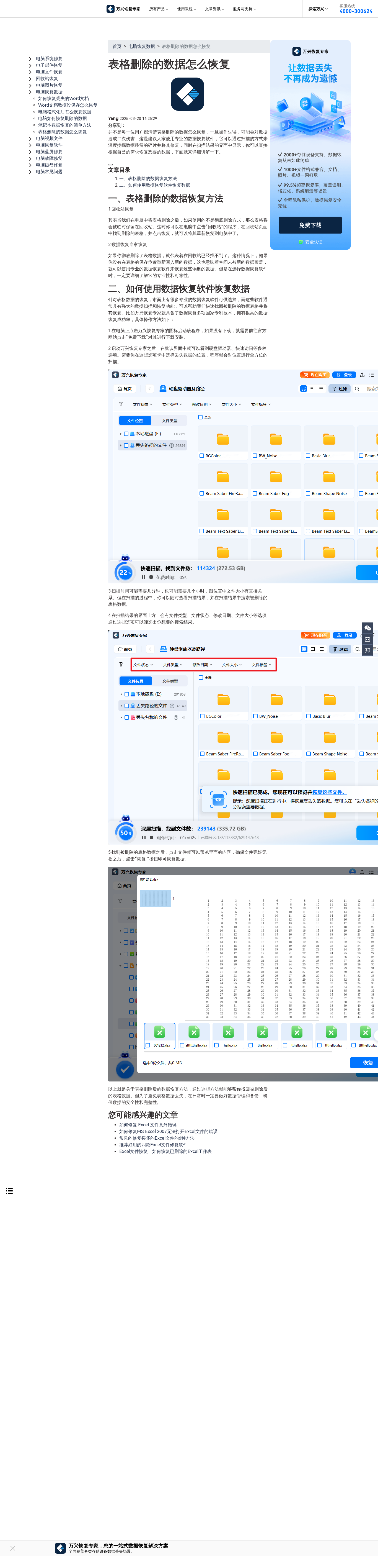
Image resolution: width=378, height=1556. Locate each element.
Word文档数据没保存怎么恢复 (68, 105)
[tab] (67, 58)
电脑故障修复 (49, 158)
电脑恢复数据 (49, 91)
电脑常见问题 (49, 171)
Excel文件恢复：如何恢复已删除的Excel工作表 (165, 1151)
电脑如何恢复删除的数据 (62, 118)
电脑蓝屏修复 (49, 151)
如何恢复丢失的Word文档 (63, 98)
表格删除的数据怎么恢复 (62, 131)
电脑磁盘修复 (49, 165)
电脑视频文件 (49, 138)
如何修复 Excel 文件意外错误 (148, 1124)
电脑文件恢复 (49, 72)
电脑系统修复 (49, 58)
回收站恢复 (47, 78)
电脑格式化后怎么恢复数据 (64, 111)
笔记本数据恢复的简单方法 (64, 125)
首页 (117, 46)
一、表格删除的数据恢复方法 (148, 178)
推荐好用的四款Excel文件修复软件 (153, 1144)
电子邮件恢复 (49, 65)
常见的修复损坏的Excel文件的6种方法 (157, 1138)
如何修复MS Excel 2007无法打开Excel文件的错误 (168, 1131)
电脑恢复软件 (49, 145)
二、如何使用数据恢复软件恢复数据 (154, 185)
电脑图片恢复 (49, 85)
